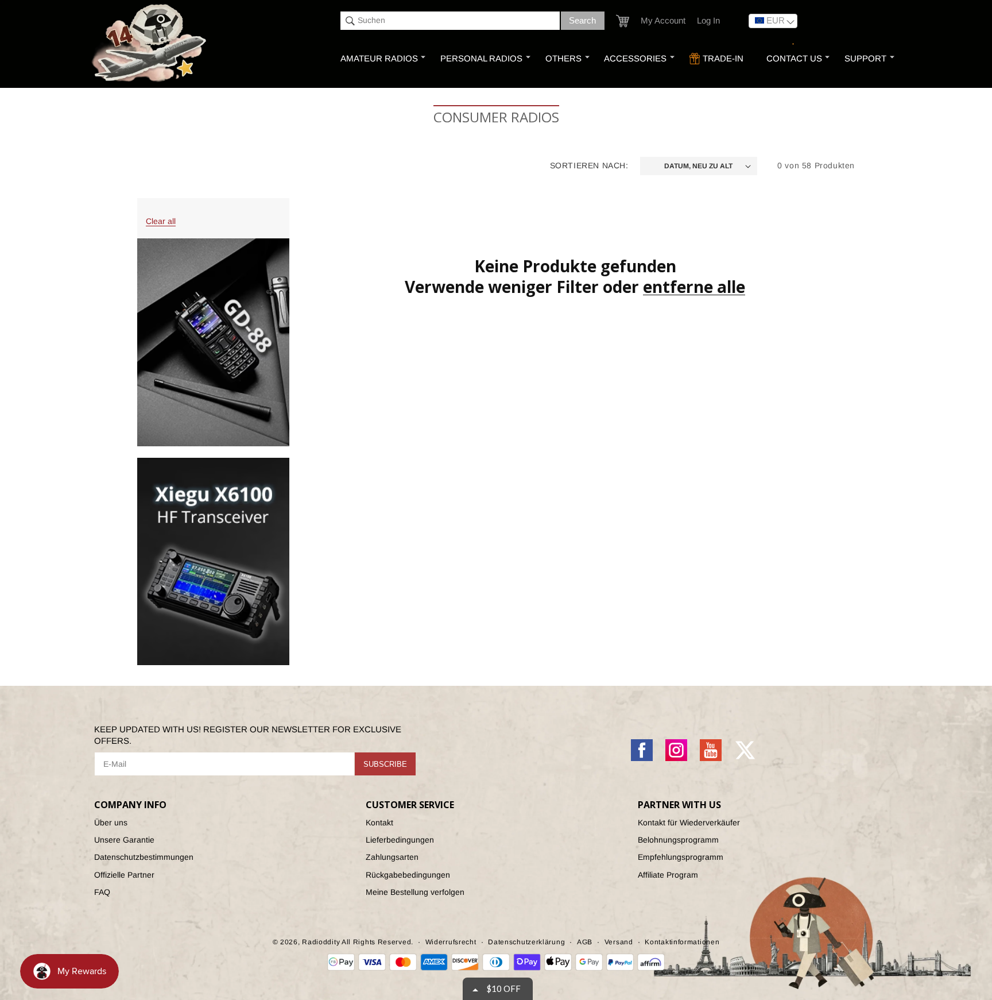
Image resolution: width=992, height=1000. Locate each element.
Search (582, 20)
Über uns (110, 822)
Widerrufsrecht (450, 942)
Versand (618, 942)
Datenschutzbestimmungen (143, 857)
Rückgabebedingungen (408, 874)
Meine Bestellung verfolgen (415, 892)
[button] (622, 21)
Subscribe (385, 764)
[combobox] (450, 20)
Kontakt (379, 822)
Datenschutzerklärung (526, 942)
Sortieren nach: (589, 165)
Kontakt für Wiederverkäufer (689, 822)
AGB (584, 942)
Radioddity (321, 942)
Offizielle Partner (124, 874)
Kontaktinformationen (682, 942)
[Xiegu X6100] (213, 561)
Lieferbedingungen (400, 839)
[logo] (150, 44)
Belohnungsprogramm (678, 839)
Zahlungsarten (392, 857)
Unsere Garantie (124, 839)
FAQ (102, 892)
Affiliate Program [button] (668, 874)
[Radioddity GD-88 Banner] (213, 342)
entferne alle (694, 286)
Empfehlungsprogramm (680, 857)
